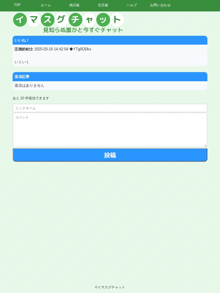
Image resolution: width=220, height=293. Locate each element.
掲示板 (74, 5)
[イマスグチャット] (110, 23)
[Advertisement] (167, 99)
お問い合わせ (160, 5)
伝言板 (103, 5)
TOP (17, 5)
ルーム (46, 5)
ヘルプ (132, 5)
